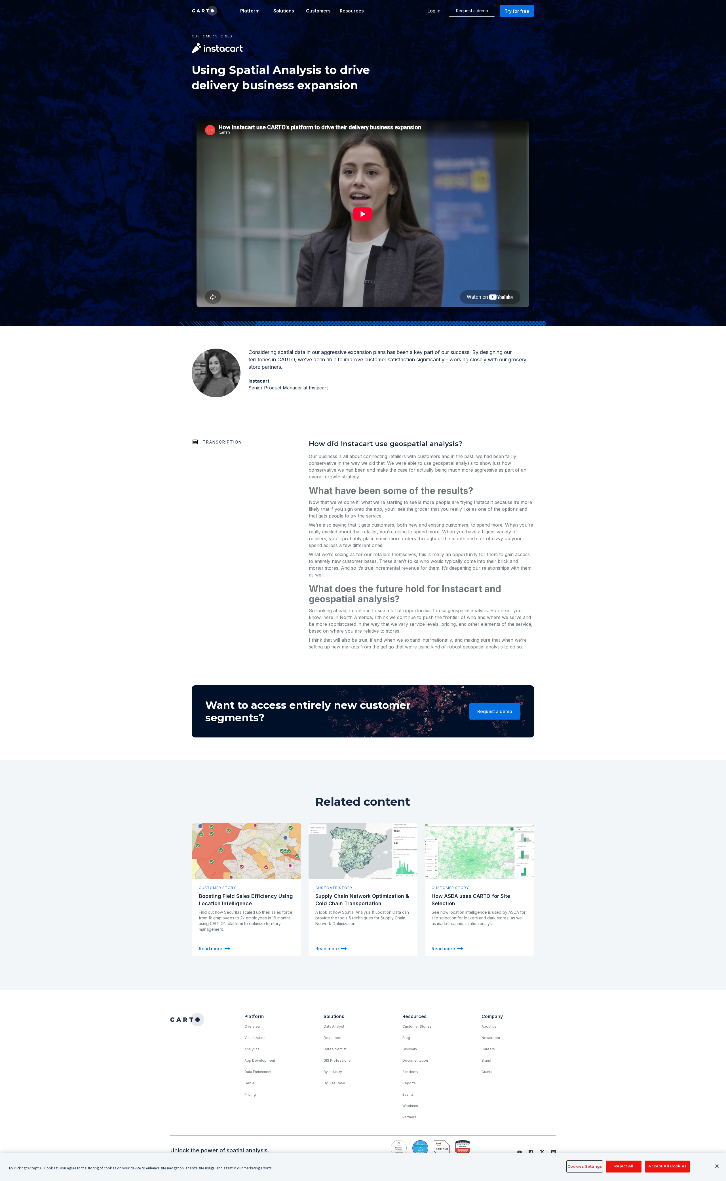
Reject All (623, 1166)
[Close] (717, 1166)
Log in (433, 11)
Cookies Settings (584, 1166)
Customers (318, 11)
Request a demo (472, 10)
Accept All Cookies (667, 1166)
